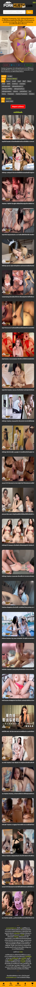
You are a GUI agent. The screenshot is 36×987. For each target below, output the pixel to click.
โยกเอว (8, 81)
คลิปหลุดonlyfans (6, 91)
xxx (30, 91)
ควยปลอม (22, 84)
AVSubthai (17, 933)
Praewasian (11, 94)
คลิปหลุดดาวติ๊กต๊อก (7, 89)
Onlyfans (9, 79)
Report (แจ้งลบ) (18, 107)
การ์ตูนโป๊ (23, 962)
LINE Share (29, 65)
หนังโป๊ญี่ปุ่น (28, 956)
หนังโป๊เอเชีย (15, 958)
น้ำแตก (29, 81)
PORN (21, 952)
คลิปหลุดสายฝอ (6, 86)
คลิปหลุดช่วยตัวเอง (19, 89)
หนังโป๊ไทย (22, 960)
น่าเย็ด (8, 84)
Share (13, 65)
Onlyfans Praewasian (21, 94)
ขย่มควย (15, 91)
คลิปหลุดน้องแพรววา (17, 86)
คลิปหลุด (14, 79)
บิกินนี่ (24, 81)
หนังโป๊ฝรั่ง (24, 958)
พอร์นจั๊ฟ (8, 99)
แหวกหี (14, 81)
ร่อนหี (19, 81)
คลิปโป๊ (22, 935)
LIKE (6, 65)
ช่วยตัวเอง (15, 84)
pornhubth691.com (11, 928)
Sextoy (4, 94)
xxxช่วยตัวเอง (23, 91)
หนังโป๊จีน (10, 960)
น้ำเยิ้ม (3, 84)
